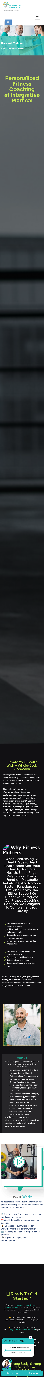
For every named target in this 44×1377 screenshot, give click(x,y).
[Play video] (19, 1161)
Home (4, 48)
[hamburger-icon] (37, 17)
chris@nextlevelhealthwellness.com (22, 1330)
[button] (8, 22)
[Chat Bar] (22, 1373)
